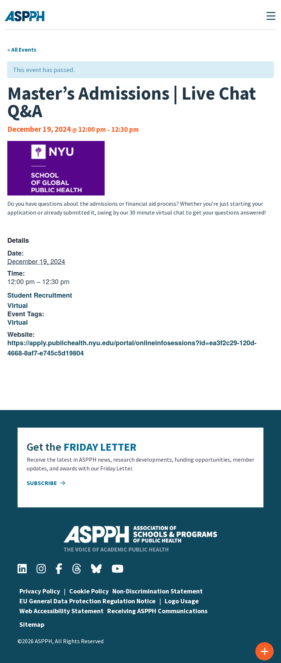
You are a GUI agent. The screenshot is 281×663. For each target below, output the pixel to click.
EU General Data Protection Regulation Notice (87, 601)
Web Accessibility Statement (61, 611)
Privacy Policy (39, 591)
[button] (271, 16)
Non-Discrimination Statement (157, 591)
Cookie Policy (89, 591)
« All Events (21, 49)
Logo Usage (182, 601)
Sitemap (31, 624)
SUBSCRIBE (42, 483)
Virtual (17, 305)
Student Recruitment (39, 295)
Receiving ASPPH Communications (157, 611)
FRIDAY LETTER (100, 447)
